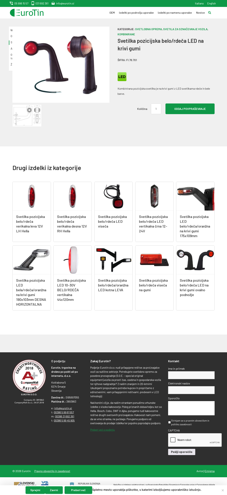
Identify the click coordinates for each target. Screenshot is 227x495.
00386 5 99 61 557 (64, 412)
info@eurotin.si (65, 3)
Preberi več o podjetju (102, 429)
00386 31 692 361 (64, 416)
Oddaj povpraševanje (190, 108)
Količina (142, 108)
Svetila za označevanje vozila (185, 29)
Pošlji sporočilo (181, 451)
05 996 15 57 (21, 3)
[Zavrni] (222, 490)
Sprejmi (35, 490)
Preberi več (78, 490)
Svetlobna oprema (148, 29)
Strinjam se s (190, 422)
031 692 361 (41, 3)
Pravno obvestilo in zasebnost (52, 471)
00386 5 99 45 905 (64, 420)
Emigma (210, 471)
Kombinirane (126, 34)
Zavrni (54, 490)
